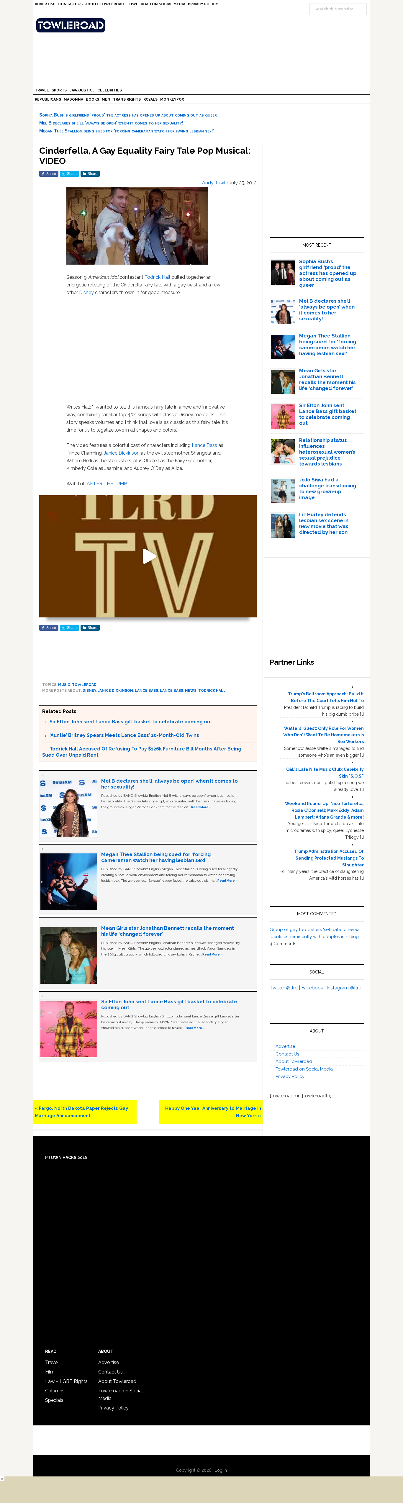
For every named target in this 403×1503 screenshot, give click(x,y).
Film (50, 1372)
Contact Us (287, 1054)
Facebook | (314, 988)
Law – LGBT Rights (66, 1381)
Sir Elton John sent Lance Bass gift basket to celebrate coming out (131, 722)
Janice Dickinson (122, 453)
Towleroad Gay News (203, 25)
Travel (52, 1362)
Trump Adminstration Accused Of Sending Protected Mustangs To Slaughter (329, 858)
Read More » (201, 807)
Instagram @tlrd (344, 988)
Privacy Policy (290, 1076)
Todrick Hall (157, 277)
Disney (86, 292)
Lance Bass (204, 445)
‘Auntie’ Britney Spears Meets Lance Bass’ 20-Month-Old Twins (124, 735)
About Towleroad (294, 1061)
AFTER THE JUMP (107, 483)
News (190, 691)
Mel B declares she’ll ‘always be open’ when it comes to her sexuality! (111, 123)
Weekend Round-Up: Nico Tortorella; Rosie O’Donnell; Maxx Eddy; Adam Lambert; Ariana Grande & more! (324, 810)
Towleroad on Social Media (304, 1069)
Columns (55, 1391)
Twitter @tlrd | (285, 988)
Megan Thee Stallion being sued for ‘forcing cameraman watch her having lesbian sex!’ (126, 131)
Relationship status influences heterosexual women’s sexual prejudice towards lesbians (327, 452)
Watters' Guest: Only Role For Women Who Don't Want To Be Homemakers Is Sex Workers (323, 735)
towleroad (84, 685)
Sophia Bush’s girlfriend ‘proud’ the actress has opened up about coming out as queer (128, 115)
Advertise (285, 1046)
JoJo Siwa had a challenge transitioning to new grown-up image (327, 488)
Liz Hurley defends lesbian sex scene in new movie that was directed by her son (323, 523)
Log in (221, 1470)
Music (64, 685)
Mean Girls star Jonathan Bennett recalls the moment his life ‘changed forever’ (327, 379)
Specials (54, 1400)
